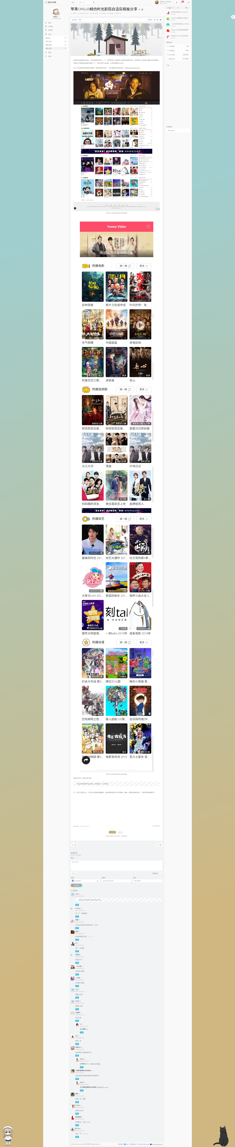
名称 (73, 878)
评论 (73, 858)
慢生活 (56, 38)
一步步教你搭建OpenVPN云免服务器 (183, 24)
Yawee (82, 1059)
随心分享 (56, 48)
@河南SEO (83, 1064)
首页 (75, 20)
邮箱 (104, 878)
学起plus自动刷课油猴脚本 (180, 30)
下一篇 (159, 845)
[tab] (170, 7)
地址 (134, 878)
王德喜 (77, 1012)
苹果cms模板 (171, 130)
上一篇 (74, 845)
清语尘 (74, 13)
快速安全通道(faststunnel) (179, 12)
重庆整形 (78, 1117)
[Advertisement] (116, 808)
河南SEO (78, 1047)
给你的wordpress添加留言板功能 (181, 36)
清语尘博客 (87, 1144)
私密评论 (155, 873)
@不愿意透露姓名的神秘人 (88, 1087)
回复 (77, 905)
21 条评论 (103, 13)
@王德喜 (83, 1029)
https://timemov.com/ (133, 68)
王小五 (77, 1105)
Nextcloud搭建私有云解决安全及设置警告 (184, 18)
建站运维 (56, 45)
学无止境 (56, 41)
